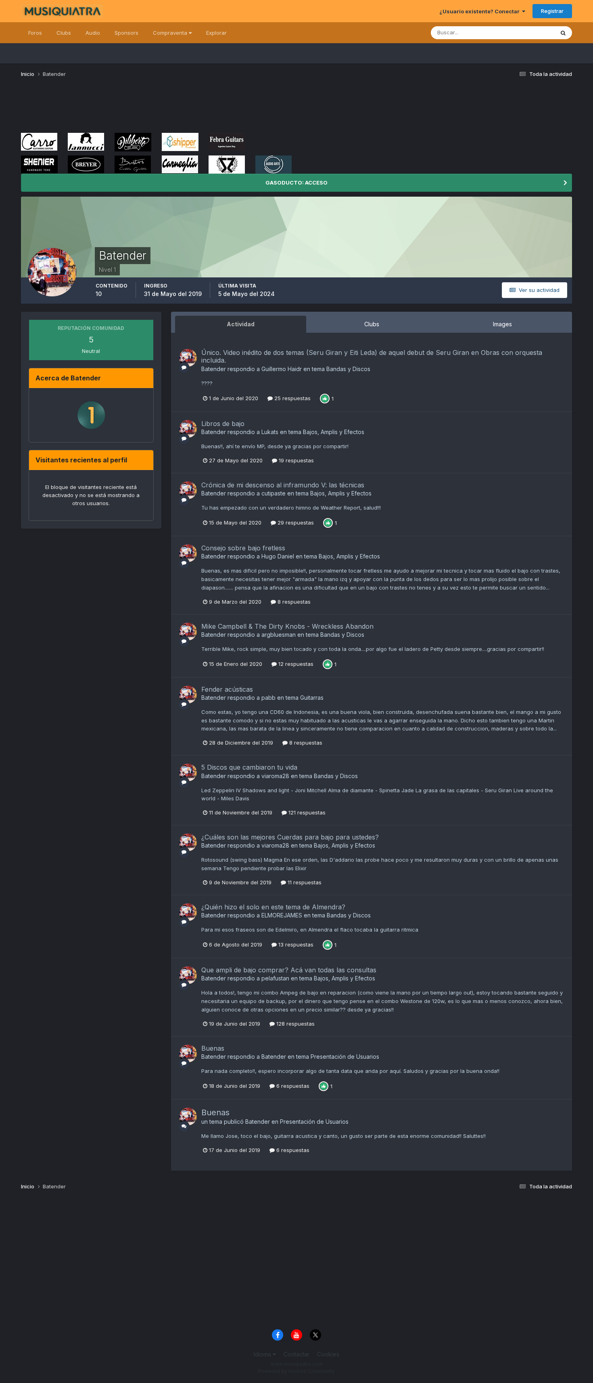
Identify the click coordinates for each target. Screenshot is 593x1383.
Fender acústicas (227, 689)
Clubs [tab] (371, 324)
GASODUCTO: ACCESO (296, 182)
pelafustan (275, 978)
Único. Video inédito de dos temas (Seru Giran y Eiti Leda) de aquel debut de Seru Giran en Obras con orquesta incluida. (371, 356)
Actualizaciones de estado (511, 32)
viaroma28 (275, 775)
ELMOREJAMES (281, 915)
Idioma (263, 1354)
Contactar (296, 1354)
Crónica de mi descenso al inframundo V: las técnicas (282, 485)
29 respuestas (295, 522)
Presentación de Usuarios (345, 1056)
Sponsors (126, 32)
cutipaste (273, 493)
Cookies (328, 1354)
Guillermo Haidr (281, 368)
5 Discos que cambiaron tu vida (249, 767)
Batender (213, 368)
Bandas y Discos (348, 368)
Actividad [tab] (241, 324)
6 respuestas (292, 1086)
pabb (268, 697)
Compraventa (171, 32)
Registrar (552, 11)
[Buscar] (563, 32)
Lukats (269, 431)
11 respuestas (304, 882)
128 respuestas (295, 1023)
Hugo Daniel (277, 556)
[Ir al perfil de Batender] (188, 358)
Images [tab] (502, 324)
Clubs (63, 32)
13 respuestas (295, 944)
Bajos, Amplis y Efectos (333, 431)
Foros (35, 32)
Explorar (216, 32)
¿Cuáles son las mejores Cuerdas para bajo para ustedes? (290, 837)
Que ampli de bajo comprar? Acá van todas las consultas (288, 970)
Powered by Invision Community (296, 1371)
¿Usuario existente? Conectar (480, 11)
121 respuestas (306, 812)
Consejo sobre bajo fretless (243, 548)
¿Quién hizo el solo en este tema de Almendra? (273, 907)
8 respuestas (293, 601)
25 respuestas (292, 398)
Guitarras (312, 697)
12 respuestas (295, 664)
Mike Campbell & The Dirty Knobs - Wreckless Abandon (287, 626)
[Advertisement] (168, 108)
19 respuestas (295, 460)
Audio (93, 32)
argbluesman (278, 634)
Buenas (212, 1048)
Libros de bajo (222, 424)
